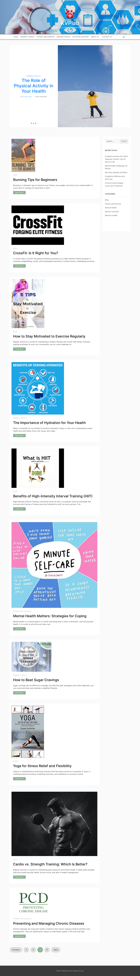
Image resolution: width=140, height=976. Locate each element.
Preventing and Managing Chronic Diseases (48, 896)
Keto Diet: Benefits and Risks (116, 145)
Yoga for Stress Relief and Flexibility (42, 738)
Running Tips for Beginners (35, 152)
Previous (15, 922)
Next (56, 922)
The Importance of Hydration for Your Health (49, 395)
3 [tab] (35, 95)
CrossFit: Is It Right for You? (35, 226)
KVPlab (70, 23)
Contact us (107, 36)
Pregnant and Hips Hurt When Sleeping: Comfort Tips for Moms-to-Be (116, 132)
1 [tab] (31, 95)
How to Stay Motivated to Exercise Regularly (49, 309)
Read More (19, 165)
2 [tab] (33, 95)
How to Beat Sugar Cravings (36, 653)
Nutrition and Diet (80, 36)
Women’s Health (27, 36)
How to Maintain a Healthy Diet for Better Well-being (33, 72)
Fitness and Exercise (46, 36)
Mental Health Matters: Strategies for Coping (49, 588)
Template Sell (78, 943)
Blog (16, 36)
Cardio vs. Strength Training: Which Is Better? (50, 837)
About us (95, 36)
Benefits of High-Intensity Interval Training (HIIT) (53, 469)
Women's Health (20, 390)
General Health (63, 36)
